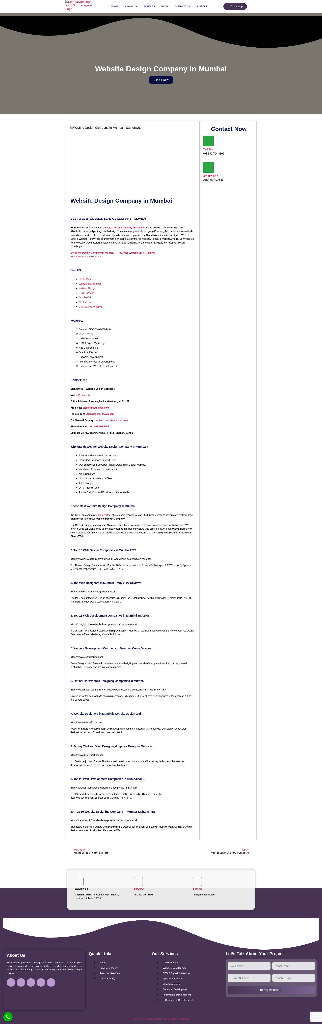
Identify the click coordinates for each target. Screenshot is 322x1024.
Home (114, 6)
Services (149, 6)
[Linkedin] (31, 982)
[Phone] (138, 881)
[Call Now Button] (8, 1016)
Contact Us (182, 6)
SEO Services (86, 292)
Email (197, 889)
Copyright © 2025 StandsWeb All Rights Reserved (161, 1018)
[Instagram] (21, 982)
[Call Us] (208, 140)
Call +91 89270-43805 (90, 306)
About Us (131, 6)
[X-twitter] (41, 982)
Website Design (87, 288)
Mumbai (102, 515)
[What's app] (208, 167)
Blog (164, 6)
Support (201, 6)
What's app (210, 176)
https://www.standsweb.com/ (85, 256)
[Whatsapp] (51, 982)
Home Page (85, 279)
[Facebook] (11, 982)
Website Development (90, 283)
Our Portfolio (85, 297)
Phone (139, 889)
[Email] (197, 881)
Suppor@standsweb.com (100, 413)
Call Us (208, 149)
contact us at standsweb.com (111, 420)
